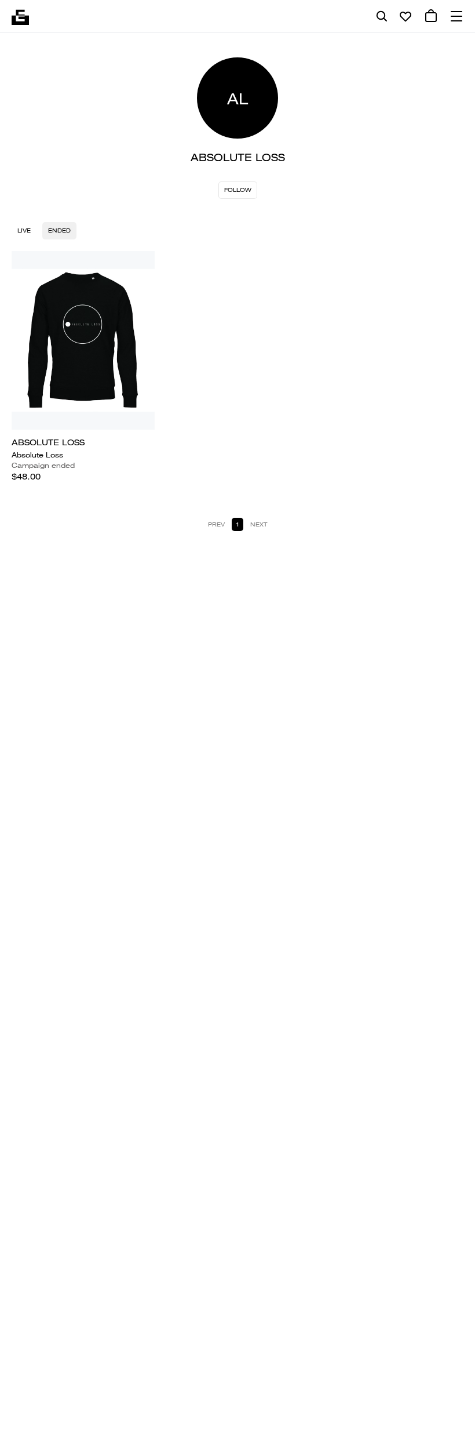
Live (24, 230)
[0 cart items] (431, 16)
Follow (237, 190)
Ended (59, 230)
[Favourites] (405, 16)
